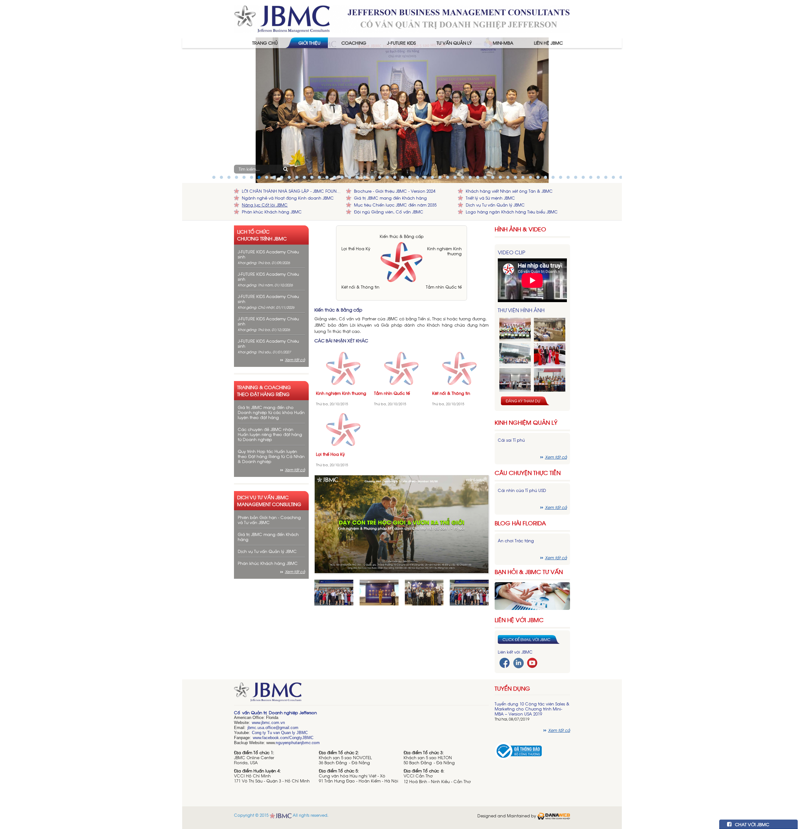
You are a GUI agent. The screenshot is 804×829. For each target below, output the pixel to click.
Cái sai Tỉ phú (511, 440)
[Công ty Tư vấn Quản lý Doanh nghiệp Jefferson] (402, 18)
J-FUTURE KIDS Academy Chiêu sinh (268, 254)
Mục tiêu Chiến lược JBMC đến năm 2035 (395, 204)
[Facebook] (504, 662)
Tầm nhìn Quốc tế (444, 287)
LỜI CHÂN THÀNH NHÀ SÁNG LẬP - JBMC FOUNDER (292, 191)
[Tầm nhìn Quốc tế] (401, 367)
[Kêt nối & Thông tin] (459, 367)
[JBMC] (361, 694)
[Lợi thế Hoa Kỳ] (343, 429)
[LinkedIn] (518, 662)
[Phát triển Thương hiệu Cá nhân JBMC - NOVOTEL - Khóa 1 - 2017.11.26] (515, 355)
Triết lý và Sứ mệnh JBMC (490, 198)
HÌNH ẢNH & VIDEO (520, 229)
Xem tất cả (295, 359)
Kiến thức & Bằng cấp (402, 236)
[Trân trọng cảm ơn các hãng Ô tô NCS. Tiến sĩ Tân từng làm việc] (549, 355)
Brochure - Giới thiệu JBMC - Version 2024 (394, 191)
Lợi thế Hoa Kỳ (355, 248)
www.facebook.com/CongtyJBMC (283, 737)
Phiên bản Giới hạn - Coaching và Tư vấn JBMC (269, 520)
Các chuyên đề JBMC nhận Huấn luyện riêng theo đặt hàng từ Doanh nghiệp (270, 434)
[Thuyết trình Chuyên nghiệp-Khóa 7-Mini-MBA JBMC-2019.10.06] (549, 329)
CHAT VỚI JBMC (751, 824)
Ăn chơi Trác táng (516, 540)
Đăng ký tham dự (523, 400)
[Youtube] (532, 662)
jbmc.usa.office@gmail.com (272, 727)
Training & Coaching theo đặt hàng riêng (264, 390)
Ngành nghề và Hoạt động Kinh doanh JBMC (288, 198)
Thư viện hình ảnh (521, 310)
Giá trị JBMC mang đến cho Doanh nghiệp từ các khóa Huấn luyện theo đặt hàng (271, 412)
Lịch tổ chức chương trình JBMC (262, 234)
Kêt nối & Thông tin (360, 287)
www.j (257, 722)
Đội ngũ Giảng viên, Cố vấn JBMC (388, 211)
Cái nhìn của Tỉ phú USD (522, 490)
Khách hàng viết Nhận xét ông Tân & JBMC (509, 191)
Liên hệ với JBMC (519, 619)
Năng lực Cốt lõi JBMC (265, 204)
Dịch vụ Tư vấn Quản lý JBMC (495, 204)
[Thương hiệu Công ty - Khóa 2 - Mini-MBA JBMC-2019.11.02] (515, 380)
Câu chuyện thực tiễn (528, 472)
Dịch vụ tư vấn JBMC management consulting (269, 500)
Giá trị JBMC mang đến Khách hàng (390, 198)
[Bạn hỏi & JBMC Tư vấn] (532, 595)
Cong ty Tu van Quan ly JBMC (280, 732)
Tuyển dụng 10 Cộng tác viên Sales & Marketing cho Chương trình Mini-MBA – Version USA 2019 (532, 708)
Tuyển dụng (512, 688)
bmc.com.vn (273, 722)
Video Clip (511, 252)
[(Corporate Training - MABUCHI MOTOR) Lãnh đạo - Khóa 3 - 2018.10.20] (549, 380)
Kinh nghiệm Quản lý (526, 422)
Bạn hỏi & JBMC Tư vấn (529, 571)
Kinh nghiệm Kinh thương (444, 251)
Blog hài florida (520, 523)
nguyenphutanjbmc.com (298, 742)
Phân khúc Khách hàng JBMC (272, 211)
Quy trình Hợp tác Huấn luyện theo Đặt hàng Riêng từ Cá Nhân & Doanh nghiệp (271, 456)
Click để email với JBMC (527, 639)
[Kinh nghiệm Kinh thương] (343, 367)
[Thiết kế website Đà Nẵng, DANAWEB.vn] (553, 815)
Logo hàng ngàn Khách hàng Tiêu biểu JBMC (512, 211)
